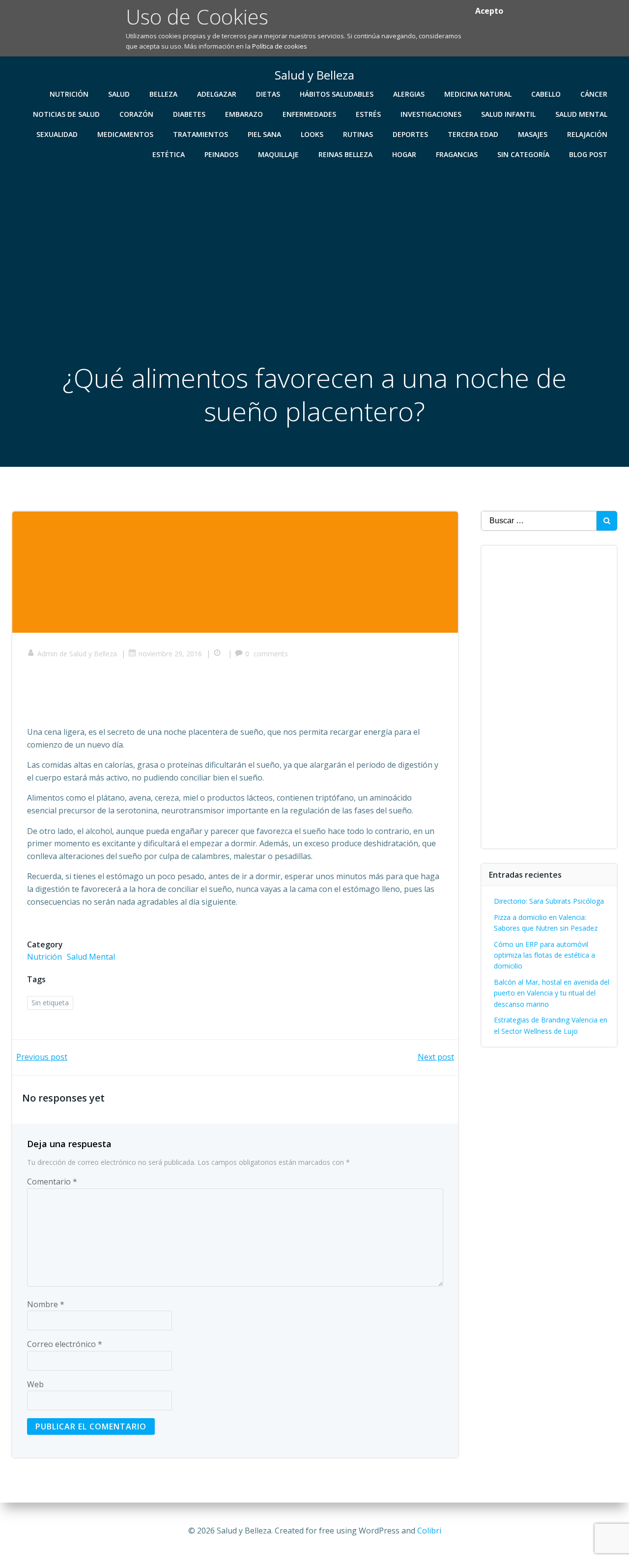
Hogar (404, 154)
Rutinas (358, 134)
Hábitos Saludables (336, 94)
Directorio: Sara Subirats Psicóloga (549, 901)
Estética (168, 154)
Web (35, 1384)
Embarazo (244, 114)
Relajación (587, 134)
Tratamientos (200, 134)
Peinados (221, 154)
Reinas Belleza (345, 154)
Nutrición (69, 94)
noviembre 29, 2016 (170, 653)
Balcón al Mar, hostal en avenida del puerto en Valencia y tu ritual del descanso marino (551, 993)
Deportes (410, 134)
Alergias (409, 94)
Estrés (368, 114)
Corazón (136, 114)
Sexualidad (57, 134)
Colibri (429, 1530)
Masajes (532, 134)
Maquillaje (278, 154)
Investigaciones (430, 114)
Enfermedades (309, 114)
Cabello (546, 94)
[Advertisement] (314, 238)
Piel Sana (264, 134)
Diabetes (189, 114)
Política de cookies (279, 46)
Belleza (163, 94)
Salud (119, 94)
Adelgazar (216, 94)
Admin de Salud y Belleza (77, 653)
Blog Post (588, 154)
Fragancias (457, 154)
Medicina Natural (478, 94)
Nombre (45, 1304)
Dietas (268, 94)
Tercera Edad (473, 134)
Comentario (52, 1181)
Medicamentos (125, 134)
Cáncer (593, 94)
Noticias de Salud (66, 114)
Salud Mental (581, 114)
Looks (312, 134)
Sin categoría (523, 154)
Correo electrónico (64, 1344)
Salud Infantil (508, 114)
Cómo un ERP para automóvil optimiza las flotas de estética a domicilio (544, 955)
